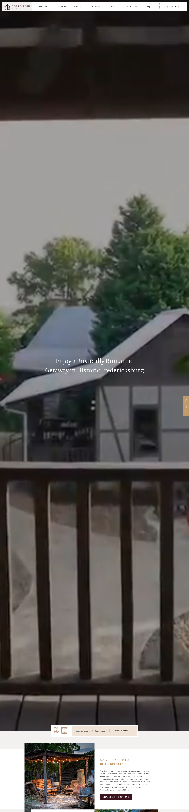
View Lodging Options (116, 797)
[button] (61, 7)
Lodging (44, 6)
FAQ (148, 6)
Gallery (79, 6)
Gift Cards (131, 6)
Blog (113, 6)
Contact (97, 6)
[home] (17, 6)
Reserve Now (173, 6)
